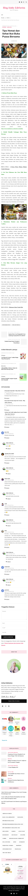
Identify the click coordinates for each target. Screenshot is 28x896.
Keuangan (14, 834)
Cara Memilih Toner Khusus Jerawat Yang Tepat (16, 774)
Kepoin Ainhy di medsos (14, 701)
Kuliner (22, 834)
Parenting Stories (8, 845)
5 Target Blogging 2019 (13, 767)
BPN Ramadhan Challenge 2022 (11, 827)
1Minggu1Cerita (7, 813)
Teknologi (18, 849)
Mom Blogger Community (16, 838)
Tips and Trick (16, 324)
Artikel (4, 27)
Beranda (9, 27)
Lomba (4, 838)
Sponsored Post (6, 324)
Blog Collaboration (9, 817)
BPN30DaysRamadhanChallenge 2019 (13, 824)
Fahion (13, 831)
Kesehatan (6, 834)
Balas (7, 398)
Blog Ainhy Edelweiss (14, 7)
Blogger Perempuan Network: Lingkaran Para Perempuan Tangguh (17, 761)
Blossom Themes (20, 888)
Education (6, 831)
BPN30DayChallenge (8, 820)
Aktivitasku (11, 752)
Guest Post (21, 831)
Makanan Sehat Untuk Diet (16, 307)
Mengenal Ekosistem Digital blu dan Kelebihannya (16, 781)
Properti (18, 845)
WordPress (17, 890)
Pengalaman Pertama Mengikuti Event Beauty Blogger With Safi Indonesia (16, 755)
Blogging (20, 817)
